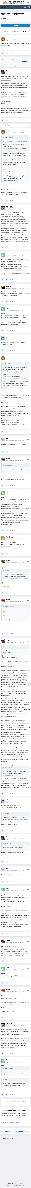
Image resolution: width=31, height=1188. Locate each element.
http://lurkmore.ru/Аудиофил (9, 542)
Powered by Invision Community (15, 1185)
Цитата (11, 53)
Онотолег (9, 1060)
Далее (25, 31)
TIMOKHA (9, 207)
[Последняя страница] (29, 31)
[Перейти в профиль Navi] (3, 255)
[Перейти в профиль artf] (3, 338)
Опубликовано (14, 40)
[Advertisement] (15, 1161)
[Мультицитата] (7, 53)
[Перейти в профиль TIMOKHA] (3, 208)
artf (7, 337)
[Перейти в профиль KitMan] (3, 287)
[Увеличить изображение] (2, 567)
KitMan (8, 286)
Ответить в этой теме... (11, 1122)
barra (4, 18)
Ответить (16, 25)
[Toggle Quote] (4, 137)
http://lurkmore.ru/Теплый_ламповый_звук (12, 544)
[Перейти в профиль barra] (3, 39)
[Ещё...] (28, 39)
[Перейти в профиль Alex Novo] (3, 538)
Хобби (13, 20)
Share (7, 1131)
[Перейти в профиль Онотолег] (3, 1061)
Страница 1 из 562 (15, 31)
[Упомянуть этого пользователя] (2, 53)
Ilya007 (8, 560)
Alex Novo (9, 537)
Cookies (20, 1183)
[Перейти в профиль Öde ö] (3, 72)
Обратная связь (12, 1183)
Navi (7, 254)
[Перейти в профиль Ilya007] (3, 561)
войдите (9, 1115)
